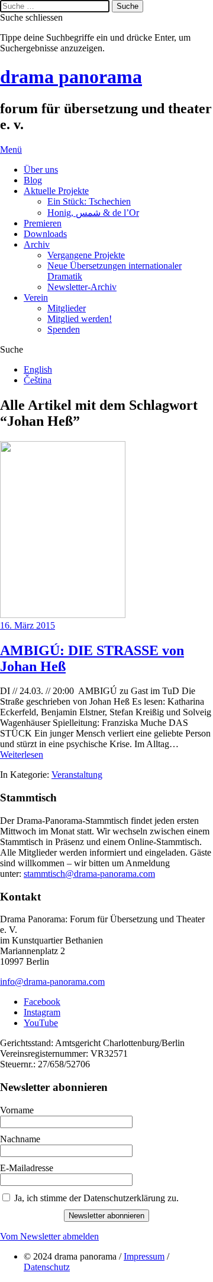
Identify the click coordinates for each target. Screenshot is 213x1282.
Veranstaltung (76, 775)
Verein (36, 297)
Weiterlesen (21, 755)
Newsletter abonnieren (106, 1215)
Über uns (41, 170)
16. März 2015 (27, 625)
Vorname (17, 1110)
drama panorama (71, 76)
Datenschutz (47, 1267)
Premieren (43, 223)
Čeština (37, 380)
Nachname (20, 1139)
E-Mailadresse (26, 1168)
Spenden (63, 329)
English (38, 369)
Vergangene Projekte (86, 255)
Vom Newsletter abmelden (49, 1236)
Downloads (45, 234)
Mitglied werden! (79, 319)
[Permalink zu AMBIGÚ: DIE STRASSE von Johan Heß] (62, 615)
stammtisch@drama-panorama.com (89, 874)
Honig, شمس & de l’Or (93, 213)
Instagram (42, 1012)
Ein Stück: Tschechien (89, 201)
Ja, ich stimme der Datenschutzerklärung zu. (96, 1198)
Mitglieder (66, 308)
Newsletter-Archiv (82, 287)
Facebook (42, 1002)
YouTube (41, 1023)
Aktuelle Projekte (56, 191)
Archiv (37, 244)
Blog (33, 180)
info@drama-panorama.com (52, 982)
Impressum (144, 1256)
